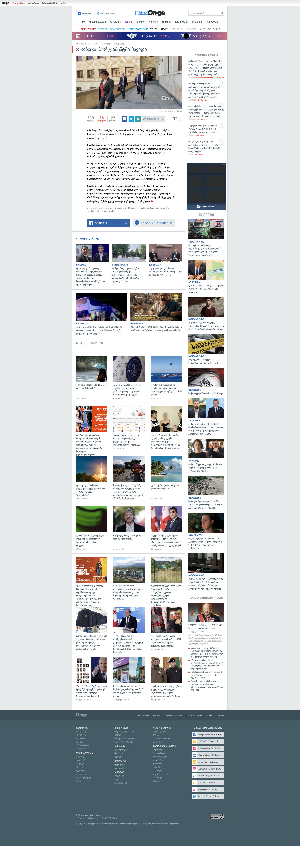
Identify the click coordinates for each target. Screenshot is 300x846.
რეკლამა (212, 22)
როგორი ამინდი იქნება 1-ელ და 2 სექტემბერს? (91, 378)
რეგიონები (80, 770)
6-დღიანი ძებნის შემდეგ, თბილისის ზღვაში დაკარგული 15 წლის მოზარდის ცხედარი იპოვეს (206, 314)
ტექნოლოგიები (121, 750)
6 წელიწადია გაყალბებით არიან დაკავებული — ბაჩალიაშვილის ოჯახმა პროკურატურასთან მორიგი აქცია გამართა (130, 263)
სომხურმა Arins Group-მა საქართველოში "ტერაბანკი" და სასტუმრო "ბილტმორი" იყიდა (129, 679)
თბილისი (80, 767)
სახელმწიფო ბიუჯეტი (124, 738)
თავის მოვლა (159, 742)
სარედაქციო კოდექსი (172, 715)
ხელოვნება (119, 764)
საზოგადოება (190, 28)
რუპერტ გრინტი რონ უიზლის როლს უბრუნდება (129, 528)
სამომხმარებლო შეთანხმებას (131, 824)
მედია (78, 781)
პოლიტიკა (176, 28)
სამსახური (157, 770)
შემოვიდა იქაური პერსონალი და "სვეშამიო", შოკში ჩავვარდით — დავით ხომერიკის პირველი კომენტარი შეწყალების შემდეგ (206, 571)
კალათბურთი (120, 783)
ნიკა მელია (106, 208)
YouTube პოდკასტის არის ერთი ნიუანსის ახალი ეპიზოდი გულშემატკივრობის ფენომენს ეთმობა (157, 312)
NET (128, 22)
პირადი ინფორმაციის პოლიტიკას (163, 824)
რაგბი (117, 779)
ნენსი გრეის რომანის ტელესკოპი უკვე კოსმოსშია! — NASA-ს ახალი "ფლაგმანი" (91, 478)
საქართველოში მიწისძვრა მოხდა (206, 381)
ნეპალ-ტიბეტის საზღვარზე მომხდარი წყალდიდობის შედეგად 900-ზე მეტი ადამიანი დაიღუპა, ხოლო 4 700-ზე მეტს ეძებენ (129, 478)
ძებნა (63, 3)
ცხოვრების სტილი (164, 746)
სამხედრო (80, 749)
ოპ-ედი (153, 22)
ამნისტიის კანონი (106, 211)
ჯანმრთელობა (162, 728)
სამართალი (81, 774)
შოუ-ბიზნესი (119, 768)
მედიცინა (157, 735)
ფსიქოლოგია (159, 731)
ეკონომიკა (205, 28)
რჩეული (197, 22)
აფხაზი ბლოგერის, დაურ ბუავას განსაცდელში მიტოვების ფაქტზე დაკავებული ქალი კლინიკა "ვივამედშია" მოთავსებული (166, 428)
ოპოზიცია (119, 208)
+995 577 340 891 (109, 818)
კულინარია (158, 760)
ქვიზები (166, 22)
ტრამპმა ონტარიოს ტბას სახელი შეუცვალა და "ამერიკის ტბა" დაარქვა (206, 277)
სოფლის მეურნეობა (123, 742)
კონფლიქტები (82, 745)
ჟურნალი (115, 22)
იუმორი (156, 767)
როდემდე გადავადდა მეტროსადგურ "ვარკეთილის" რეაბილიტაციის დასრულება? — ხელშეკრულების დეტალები (206, 238)
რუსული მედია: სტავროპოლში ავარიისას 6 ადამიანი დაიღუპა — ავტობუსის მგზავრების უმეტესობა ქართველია (103, 314)
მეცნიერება (119, 757)
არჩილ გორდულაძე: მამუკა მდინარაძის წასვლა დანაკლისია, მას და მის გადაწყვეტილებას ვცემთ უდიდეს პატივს (206, 417)
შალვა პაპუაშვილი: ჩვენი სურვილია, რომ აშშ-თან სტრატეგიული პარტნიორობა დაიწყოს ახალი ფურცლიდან (166, 528)
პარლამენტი (119, 44)
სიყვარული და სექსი (162, 774)
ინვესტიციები (107, 13)
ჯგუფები (86, 13)
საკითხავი (181, 22)
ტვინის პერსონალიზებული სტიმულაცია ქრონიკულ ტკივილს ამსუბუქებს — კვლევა (91, 528)
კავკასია (79, 742)
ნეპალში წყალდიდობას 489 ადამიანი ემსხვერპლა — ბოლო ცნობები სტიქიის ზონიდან (206, 493)
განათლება (81, 760)
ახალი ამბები (18, 3)
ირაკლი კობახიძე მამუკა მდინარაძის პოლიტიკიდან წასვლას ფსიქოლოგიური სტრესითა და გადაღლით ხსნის (207, 664)
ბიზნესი (117, 735)
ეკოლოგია (81, 757)
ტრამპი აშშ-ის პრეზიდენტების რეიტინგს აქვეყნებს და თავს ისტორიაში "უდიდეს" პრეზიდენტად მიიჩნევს (91, 679)
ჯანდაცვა (80, 763)
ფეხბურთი (119, 776)
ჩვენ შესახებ (143, 715)
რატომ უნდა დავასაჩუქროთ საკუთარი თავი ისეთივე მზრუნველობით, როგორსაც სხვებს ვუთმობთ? (207, 685)
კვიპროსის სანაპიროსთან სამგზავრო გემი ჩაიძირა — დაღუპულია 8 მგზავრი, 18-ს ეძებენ (166, 378)
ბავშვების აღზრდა (161, 738)
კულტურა (120, 761)
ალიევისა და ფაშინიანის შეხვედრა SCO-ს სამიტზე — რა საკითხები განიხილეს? (167, 260)
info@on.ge (92, 818)
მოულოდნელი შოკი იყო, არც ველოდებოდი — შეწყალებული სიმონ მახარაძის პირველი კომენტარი (206, 531)
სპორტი (119, 772)
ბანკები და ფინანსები (124, 731)
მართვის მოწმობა (50, 3)
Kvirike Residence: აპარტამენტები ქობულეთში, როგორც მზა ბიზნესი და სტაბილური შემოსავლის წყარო (129, 578)
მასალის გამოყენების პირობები (199, 715)
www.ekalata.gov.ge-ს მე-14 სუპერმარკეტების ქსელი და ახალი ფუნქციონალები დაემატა (129, 428)
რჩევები (156, 781)
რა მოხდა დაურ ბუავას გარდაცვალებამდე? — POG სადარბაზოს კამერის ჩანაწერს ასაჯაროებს (166, 629)
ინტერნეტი (119, 753)
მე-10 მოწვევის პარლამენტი (139, 208)
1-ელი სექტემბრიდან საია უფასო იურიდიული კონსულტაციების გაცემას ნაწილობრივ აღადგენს (129, 378)
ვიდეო (140, 22)
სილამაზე (157, 750)
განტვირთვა (33, 3)
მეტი (215, 28)
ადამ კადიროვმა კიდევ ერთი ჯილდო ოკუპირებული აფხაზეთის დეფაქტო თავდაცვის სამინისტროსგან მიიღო (166, 679)
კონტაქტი (220, 715)
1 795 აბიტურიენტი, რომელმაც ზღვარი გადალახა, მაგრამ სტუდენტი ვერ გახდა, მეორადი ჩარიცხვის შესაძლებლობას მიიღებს (129, 629)
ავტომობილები (160, 757)
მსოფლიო (80, 738)
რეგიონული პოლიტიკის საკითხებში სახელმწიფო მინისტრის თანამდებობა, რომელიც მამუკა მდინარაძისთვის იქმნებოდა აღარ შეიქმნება (94, 265)
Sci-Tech (119, 746)
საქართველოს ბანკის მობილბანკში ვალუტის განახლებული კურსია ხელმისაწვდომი (207, 675)
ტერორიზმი (81, 735)
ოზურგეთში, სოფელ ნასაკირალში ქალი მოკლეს (206, 349)
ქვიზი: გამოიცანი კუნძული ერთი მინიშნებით (166, 478)
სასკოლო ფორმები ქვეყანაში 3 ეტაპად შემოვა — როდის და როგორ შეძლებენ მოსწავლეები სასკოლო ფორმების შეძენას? (91, 629)
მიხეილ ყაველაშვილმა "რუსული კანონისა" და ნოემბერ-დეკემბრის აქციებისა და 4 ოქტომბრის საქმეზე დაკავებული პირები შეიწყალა (207, 652)
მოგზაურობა (159, 753)
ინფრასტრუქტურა (84, 777)
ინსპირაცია (158, 777)
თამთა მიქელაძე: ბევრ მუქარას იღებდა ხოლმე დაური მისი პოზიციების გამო (206, 456)
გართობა (157, 763)
